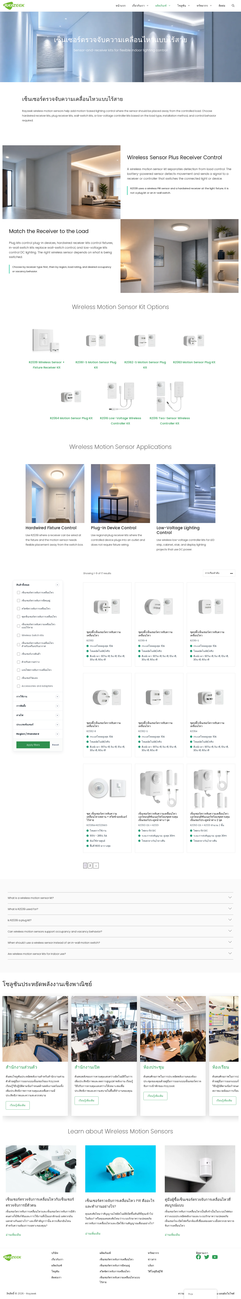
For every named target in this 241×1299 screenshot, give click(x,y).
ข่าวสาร (152, 1259)
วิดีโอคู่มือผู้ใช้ (155, 1271)
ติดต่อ (222, 6)
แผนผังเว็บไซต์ (226, 1293)
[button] (233, 5)
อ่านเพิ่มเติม (13, 1235)
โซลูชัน (181, 6)
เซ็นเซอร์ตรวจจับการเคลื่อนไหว (116, 1259)
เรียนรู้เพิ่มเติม (18, 1105)
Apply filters (33, 745)
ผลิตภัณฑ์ (161, 6)
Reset (55, 744)
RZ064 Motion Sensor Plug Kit (71, 418)
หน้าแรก (121, 6)
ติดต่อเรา (56, 1277)
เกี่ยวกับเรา (138, 6)
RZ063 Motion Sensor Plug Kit (194, 362)
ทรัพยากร (202, 6)
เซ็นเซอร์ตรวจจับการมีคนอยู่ (115, 1265)
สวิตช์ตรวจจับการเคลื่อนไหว (115, 1271)
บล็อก (151, 1265)
